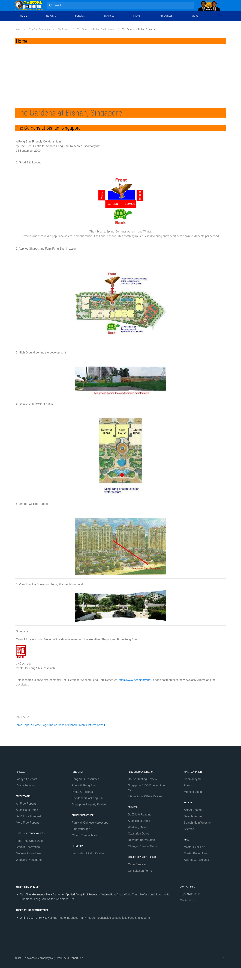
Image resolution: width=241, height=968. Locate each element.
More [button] (195, 15)
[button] (219, 16)
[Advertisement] (120, 70)
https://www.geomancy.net (135, 679)
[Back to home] (29, 5)
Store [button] (136, 15)
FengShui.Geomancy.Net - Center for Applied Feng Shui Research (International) (69, 894)
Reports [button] (51, 15)
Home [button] (23, 15)
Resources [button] (166, 15)
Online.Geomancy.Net (33, 917)
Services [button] (109, 15)
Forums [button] (80, 15)
